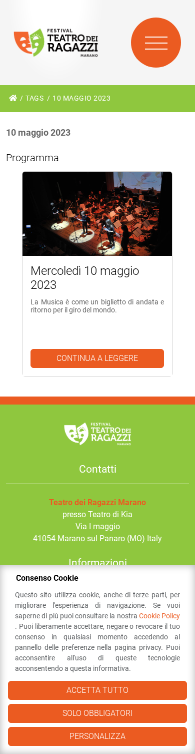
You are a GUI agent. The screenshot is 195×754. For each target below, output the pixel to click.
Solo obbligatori (97, 713)
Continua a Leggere (97, 358)
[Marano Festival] (56, 42)
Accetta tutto (97, 690)
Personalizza (98, 736)
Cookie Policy (159, 616)
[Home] (13, 98)
